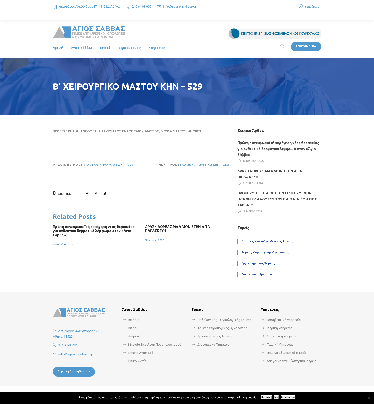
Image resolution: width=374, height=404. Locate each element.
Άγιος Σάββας (81, 48)
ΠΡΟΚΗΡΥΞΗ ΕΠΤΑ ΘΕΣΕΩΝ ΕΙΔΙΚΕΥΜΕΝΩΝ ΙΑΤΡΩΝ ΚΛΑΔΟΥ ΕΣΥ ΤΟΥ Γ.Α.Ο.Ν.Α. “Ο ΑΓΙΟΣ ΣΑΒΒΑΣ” (277, 199)
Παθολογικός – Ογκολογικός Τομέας (267, 241)
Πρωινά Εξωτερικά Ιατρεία (287, 352)
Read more (288, 397)
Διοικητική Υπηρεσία (282, 336)
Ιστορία (133, 320)
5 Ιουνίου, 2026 (154, 240)
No (276, 397)
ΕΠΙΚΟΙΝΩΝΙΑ (306, 46)
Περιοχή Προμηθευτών (74, 371)
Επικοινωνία (137, 361)
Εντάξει (266, 397)
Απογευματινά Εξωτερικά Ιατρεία (291, 361)
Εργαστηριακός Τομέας (258, 263)
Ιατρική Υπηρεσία (279, 328)
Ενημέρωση (313, 6)
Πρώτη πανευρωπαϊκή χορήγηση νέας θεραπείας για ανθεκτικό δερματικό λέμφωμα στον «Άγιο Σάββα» (93, 231)
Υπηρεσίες (157, 48)
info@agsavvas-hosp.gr (180, 6)
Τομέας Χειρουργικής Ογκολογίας (265, 252)
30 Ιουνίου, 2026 (63, 244)
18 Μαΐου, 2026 (252, 211)
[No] (368, 398)
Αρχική (58, 48)
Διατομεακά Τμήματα (256, 274)
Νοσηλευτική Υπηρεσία (284, 320)
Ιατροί (105, 48)
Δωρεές (134, 336)
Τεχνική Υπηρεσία (280, 344)
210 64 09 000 (141, 6)
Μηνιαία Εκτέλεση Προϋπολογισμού (154, 344)
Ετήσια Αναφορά (140, 352)
